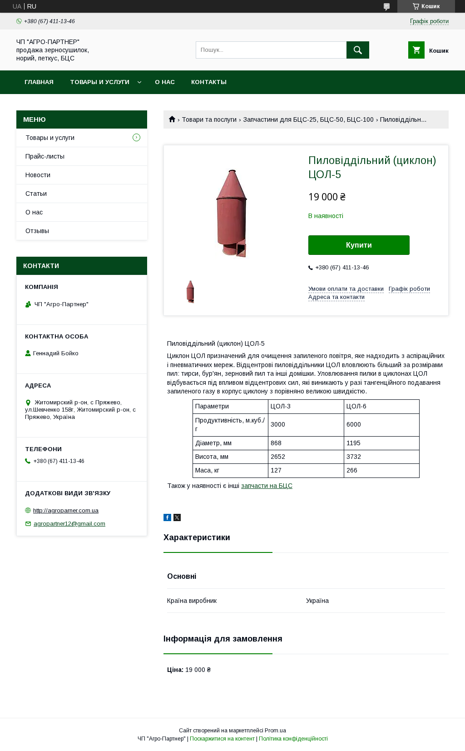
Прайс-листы (44, 156)
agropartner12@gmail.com (69, 523)
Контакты (209, 82)
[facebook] (167, 518)
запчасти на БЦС (266, 485)
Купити (359, 245)
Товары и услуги (99, 82)
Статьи (36, 193)
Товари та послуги (209, 119)
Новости (37, 175)
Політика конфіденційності (293, 739)
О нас (165, 82)
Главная (39, 82)
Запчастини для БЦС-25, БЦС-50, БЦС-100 (308, 119)
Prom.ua (275, 730)
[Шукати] (357, 50)
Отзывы (37, 230)
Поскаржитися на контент (222, 739)
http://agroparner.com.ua (66, 510)
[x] (177, 518)
